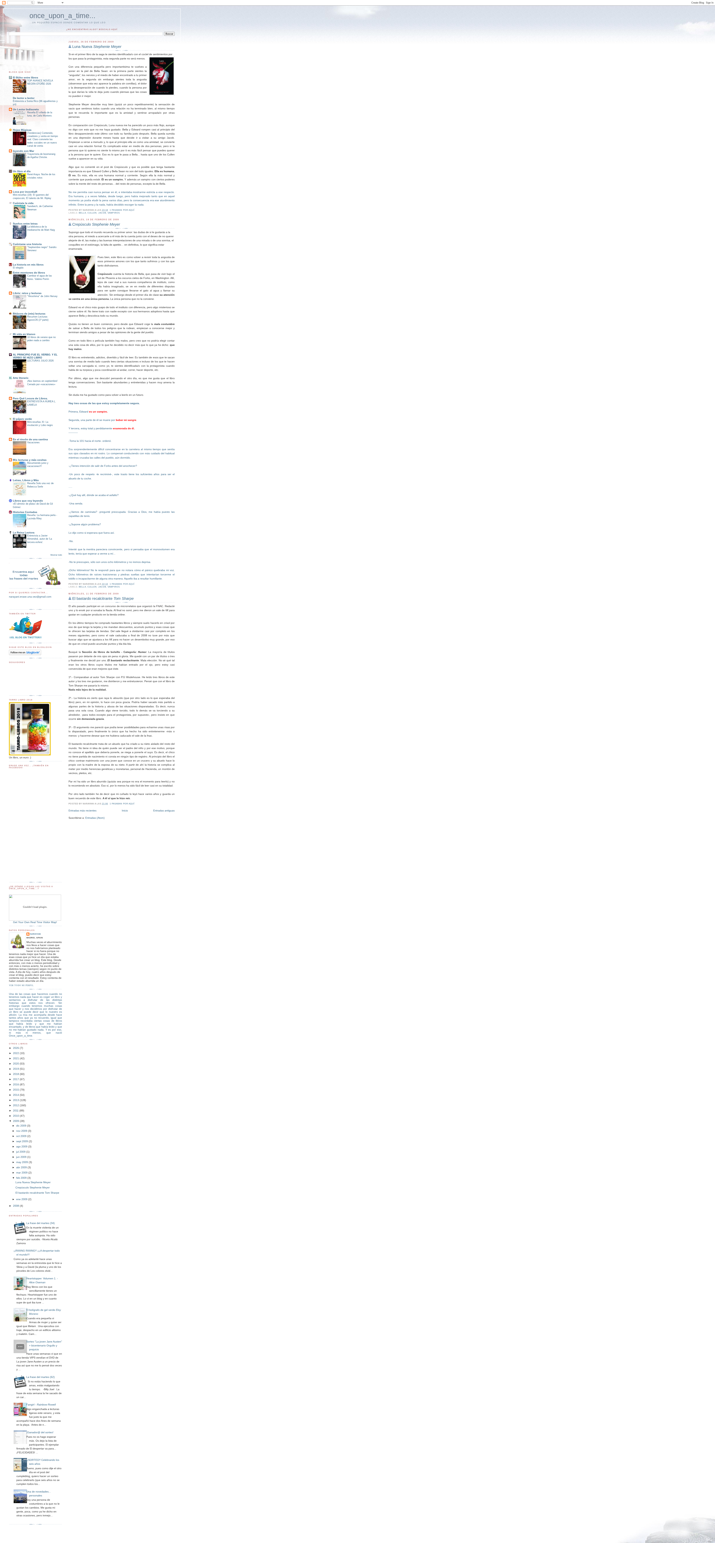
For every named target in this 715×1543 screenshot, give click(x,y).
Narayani (35, 934)
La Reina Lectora (23, 532)
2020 (16, 1063)
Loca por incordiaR (25, 191)
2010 (16, 1115)
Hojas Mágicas (22, 129)
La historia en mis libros (28, 264)
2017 (16, 1079)
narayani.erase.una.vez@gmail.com (30, 596)
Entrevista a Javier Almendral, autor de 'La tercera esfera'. (39, 539)
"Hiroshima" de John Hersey (42, 296)
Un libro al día (22, 171)
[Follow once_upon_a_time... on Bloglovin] (25, 654)
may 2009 (22, 1162)
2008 (16, 1205)
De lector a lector (23, 98)
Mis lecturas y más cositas (30, 459)
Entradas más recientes (82, 810)
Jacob (102, 213)
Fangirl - (41, 1404)
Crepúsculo (96, 224)
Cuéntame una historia (27, 244)
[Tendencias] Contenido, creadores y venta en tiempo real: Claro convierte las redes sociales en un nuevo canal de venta (42, 139)
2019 (16, 1068)
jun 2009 (21, 1156)
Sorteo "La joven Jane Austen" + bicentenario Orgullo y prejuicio (44, 1345)
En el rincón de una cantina (30, 439)
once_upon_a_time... (62, 16)
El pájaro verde (22, 418)
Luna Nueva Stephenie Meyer (33, 1182)
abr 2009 (22, 1167)
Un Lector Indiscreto (26, 109)
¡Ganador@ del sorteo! (39, 1432)
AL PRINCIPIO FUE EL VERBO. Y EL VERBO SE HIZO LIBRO (35, 356)
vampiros (114, 213)
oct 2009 (21, 1136)
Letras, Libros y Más (26, 480)
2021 (16, 1058)
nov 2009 (22, 1130)
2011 (16, 1110)
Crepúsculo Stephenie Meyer (32, 1187)
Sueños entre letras (25, 223)
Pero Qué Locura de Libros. (30, 398)
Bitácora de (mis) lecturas (29, 313)
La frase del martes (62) (40, 1376)
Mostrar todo (56, 555)
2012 (16, 1105)
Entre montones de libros (29, 272)
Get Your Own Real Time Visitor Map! (35, 922)
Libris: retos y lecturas (27, 293)
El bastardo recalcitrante (103, 598)
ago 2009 (22, 1146)
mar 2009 (22, 1172)
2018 (16, 1074)
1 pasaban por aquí (122, 210)
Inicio (125, 810)
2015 (16, 1089)
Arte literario (20, 377)
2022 (16, 1053)
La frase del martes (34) (40, 1223)
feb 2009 (21, 1177)
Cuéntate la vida (23, 203)
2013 (16, 1100)
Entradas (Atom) (95, 817)
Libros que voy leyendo (28, 500)
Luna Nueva (96, 47)
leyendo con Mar (23, 150)
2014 (16, 1094)
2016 (16, 1084)
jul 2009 (21, 1151)
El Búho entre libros (25, 77)
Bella (82, 213)
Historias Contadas (25, 512)
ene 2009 (22, 1199)
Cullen (92, 213)
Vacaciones (33, 442)
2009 (16, 1120)
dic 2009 (21, 1125)
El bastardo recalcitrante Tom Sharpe (37, 1192)
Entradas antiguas (164, 810)
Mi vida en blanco (24, 334)
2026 (16, 1047)
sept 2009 (22, 1141)
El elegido (18, 267)
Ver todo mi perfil (21, 985)
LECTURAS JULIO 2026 (40, 360)
